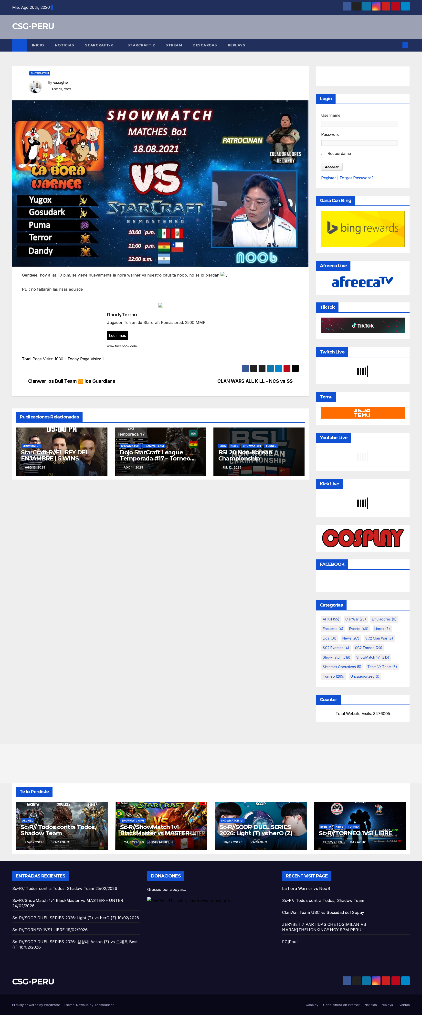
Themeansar (104, 1005)
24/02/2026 (134, 842)
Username (330, 115)
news (234, 445)
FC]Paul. (290, 941)
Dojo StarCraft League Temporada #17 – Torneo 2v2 (155, 458)
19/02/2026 (233, 842)
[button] (397, 45)
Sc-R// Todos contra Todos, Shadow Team (58, 830)
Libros (382, 629)
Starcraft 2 (141, 45)
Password (330, 134)
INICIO (38, 45)
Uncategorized (365, 676)
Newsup (82, 1005)
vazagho (60, 82)
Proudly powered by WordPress (37, 1005)
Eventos (404, 1005)
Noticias (64, 45)
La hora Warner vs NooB (306, 888)
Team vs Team (154, 445)
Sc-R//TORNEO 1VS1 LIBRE (355, 833)
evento (359, 629)
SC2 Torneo (368, 648)
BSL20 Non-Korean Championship (245, 455)
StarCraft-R (99, 45)
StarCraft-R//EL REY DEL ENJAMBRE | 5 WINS (55, 455)
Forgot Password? (357, 177)
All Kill (331, 619)
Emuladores (384, 619)
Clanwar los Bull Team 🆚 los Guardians (71, 381)
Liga (223, 445)
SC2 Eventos (336, 648)
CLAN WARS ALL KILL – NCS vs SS (255, 381)
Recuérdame (338, 153)
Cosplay (312, 1005)
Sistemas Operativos (342, 667)
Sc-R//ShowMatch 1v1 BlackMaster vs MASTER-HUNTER (155, 833)
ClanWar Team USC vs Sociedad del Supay (323, 912)
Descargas (205, 45)
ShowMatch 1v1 (372, 657)
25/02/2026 (35, 842)
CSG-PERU (33, 26)
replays (236, 45)
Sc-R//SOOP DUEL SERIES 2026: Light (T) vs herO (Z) (256, 830)
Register (328, 177)
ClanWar (355, 619)
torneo (270, 445)
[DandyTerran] (160, 326)
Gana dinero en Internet (341, 1005)
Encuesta (333, 629)
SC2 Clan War (379, 638)
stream (174, 45)
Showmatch (40, 73)
